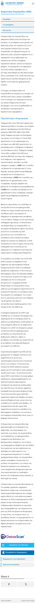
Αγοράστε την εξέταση (18, 545)
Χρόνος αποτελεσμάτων (11, 564)
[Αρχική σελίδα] (12, 4)
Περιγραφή (6, 19)
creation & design (30, 600)
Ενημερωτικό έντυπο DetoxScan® (14, 559)
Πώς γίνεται (7, 30)
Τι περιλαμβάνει (8, 25)
